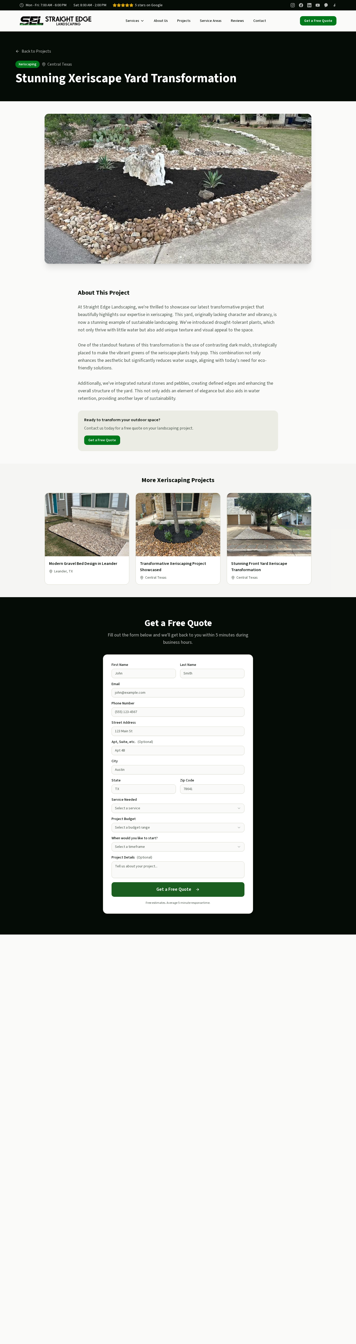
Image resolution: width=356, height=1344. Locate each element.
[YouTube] (318, 5)
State (116, 780)
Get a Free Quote (318, 20)
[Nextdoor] (326, 5)
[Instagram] (293, 5)
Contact (259, 20)
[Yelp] (334, 5)
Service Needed (124, 800)
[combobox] (178, 808)
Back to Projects (36, 51)
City (115, 761)
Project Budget (124, 819)
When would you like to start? (135, 838)
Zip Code (187, 780)
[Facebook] (301, 5)
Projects (184, 20)
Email (116, 684)
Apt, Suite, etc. (132, 742)
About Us (161, 20)
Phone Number (123, 703)
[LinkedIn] (309, 5)
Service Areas (211, 20)
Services (132, 20)
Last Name (188, 665)
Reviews (237, 20)
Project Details (132, 857)
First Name (120, 665)
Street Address (124, 722)
